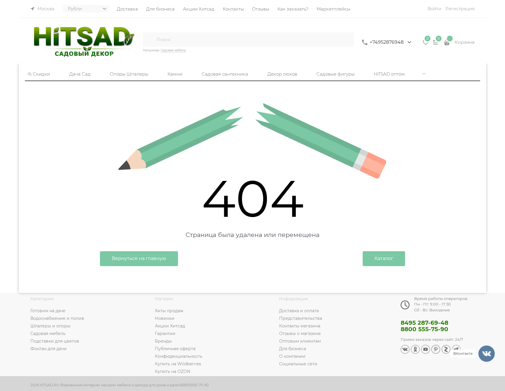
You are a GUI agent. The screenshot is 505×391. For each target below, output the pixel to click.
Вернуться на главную (139, 258)
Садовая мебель (173, 50)
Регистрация (460, 8)
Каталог (383, 258)
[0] (425, 44)
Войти (434, 8)
